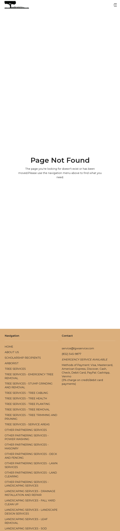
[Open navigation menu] (115, 5)
